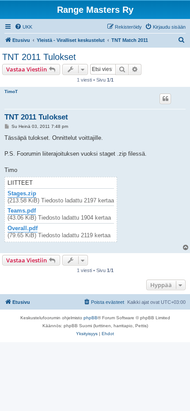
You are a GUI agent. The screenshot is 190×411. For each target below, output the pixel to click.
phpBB (91, 317)
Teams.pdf (22, 211)
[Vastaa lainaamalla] (165, 98)
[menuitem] (23, 27)
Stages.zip (22, 194)
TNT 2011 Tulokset (39, 57)
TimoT (11, 91)
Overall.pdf (23, 228)
